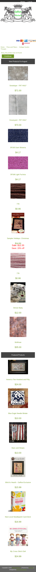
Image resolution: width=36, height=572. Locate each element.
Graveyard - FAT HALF (17, 120)
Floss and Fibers (11, 47)
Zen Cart (31, 567)
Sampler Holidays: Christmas (18, 238)
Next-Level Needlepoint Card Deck (18, 517)
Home (22, 2)
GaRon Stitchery (16, 567)
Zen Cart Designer (22, 569)
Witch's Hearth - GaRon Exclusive (18, 482)
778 (18, 273)
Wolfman (18, 342)
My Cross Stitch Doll (18, 551)
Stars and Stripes (18, 448)
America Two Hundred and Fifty (18, 379)
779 (18, 204)
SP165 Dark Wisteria (18, 148)
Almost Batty (18, 308)
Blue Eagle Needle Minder (18, 413)
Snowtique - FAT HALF (18, 86)
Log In (30, 2)
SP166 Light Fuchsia (18, 174)
